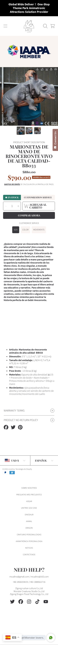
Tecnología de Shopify (23, 469)
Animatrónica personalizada (29, 541)
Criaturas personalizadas (29, 534)
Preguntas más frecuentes (29, 494)
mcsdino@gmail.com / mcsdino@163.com (29, 576)
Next (55, 96)
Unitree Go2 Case (29, 508)
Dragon (29, 528)
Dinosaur (29, 514)
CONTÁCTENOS (29, 554)
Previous (3, 96)
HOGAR (29, 501)
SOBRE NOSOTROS (29, 488)
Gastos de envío (12, 184)
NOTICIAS (29, 548)
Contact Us (55, 138)
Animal (29, 521)
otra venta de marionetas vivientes (29, 295)
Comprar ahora (29, 215)
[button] (5, 26)
